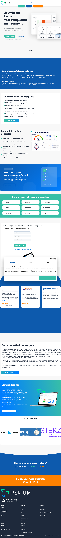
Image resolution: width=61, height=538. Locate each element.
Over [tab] (48, 262)
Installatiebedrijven (24, 510)
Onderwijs (22, 513)
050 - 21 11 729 (30, 482)
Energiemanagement (44, 510)
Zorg (21, 520)
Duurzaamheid (42, 509)
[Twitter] (7, 529)
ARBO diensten (23, 507)
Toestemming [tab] (12, 262)
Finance (22, 509)
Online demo (21, 36)
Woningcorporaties (24, 518)
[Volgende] (35, 311)
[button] (31, 3)
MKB (21, 512)
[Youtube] (9, 529)
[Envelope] (1, 529)
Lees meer (4, 300)
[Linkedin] (4, 529)
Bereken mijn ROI (8, 185)
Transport (22, 517)
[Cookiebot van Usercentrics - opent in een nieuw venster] (51, 259)
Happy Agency (21, 535)
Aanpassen (29, 278)
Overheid (22, 515)
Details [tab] (30, 262)
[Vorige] (26, 311)
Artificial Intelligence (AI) (44, 507)
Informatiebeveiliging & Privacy (45, 512)
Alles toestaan (48, 278)
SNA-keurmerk (43, 513)
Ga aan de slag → (10, 36)
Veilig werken (42, 515)
